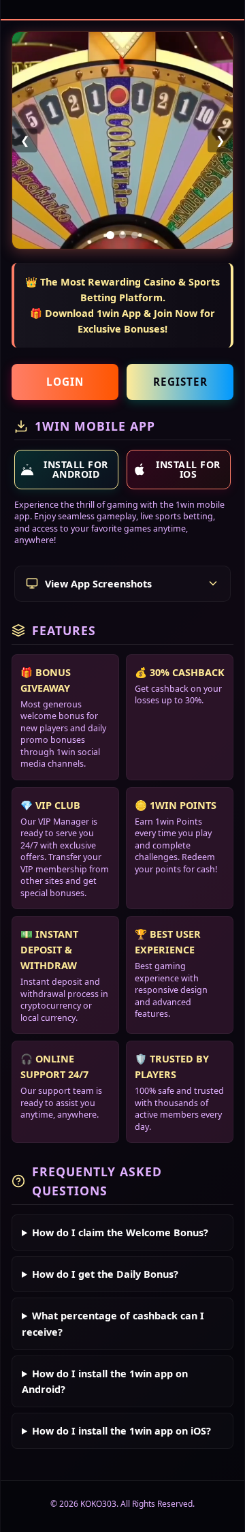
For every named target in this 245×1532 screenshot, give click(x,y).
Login (65, 381)
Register (180, 381)
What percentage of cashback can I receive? (113, 1323)
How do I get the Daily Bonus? (105, 1274)
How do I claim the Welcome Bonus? (120, 1232)
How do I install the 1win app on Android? (105, 1381)
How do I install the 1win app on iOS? (121, 1430)
